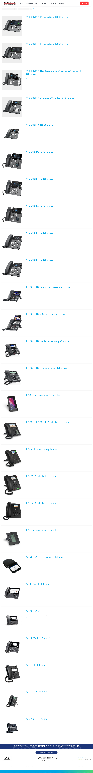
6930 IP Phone (36, 611)
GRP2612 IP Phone (39, 260)
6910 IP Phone (36, 665)
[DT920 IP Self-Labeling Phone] (12, 350)
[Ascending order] (16, 9)
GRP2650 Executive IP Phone (47, 44)
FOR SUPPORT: (84, 758)
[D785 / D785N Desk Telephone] (12, 431)
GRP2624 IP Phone (39, 125)
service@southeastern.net (83, 761)
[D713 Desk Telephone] (12, 512)
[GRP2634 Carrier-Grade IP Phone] (12, 107)
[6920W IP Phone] (12, 647)
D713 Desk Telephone (41, 503)
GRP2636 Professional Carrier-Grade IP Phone (54, 72)
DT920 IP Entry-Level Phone (46, 368)
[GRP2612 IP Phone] (12, 269)
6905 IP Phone (36, 692)
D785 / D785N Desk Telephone (48, 422)
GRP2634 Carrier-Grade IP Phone (50, 98)
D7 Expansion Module (42, 530)
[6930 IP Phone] (12, 620)
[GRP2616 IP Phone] (12, 161)
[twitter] (88, 762)
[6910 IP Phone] (12, 674)
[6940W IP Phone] (12, 593)
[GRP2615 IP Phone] (12, 188)
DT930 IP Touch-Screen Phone (48, 287)
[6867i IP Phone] (12, 728)
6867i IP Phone (37, 719)
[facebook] (85, 762)
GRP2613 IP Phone (39, 233)
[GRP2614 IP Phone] (12, 215)
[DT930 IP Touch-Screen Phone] (12, 296)
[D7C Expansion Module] (12, 404)
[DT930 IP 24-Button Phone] (12, 323)
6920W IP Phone (38, 638)
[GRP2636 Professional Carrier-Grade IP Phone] (12, 80)
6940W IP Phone (38, 584)
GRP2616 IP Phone (39, 152)
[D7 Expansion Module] (12, 539)
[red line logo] (9, 2)
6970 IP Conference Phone (45, 557)
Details (28, 22)
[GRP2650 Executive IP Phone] (12, 53)
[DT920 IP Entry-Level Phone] (12, 377)
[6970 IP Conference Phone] (12, 566)
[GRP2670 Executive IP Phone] (12, 26)
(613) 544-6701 (87, 759)
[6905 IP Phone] (12, 701)
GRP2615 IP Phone (39, 179)
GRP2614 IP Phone (39, 206)
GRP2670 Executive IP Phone (47, 17)
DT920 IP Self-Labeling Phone (47, 341)
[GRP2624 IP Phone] (12, 134)
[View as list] (33, 9)
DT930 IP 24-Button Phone (45, 314)
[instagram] (90, 762)
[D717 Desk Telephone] (12, 485)
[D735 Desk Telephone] (12, 458)
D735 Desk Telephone (42, 449)
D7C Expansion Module (43, 395)
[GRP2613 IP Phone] (12, 242)
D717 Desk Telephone (41, 476)
